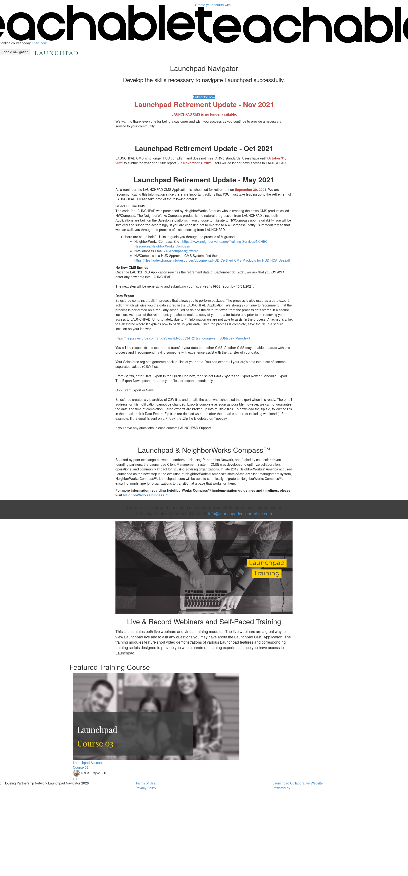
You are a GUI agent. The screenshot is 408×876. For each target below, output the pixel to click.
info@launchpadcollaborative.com (240, 513)
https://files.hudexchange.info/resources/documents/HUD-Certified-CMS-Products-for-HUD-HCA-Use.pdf (212, 260)
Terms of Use (146, 783)
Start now (39, 43)
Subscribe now (204, 97)
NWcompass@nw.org (182, 250)
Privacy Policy (146, 787)
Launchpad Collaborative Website (297, 783)
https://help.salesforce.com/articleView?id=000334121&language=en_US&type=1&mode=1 (183, 338)
